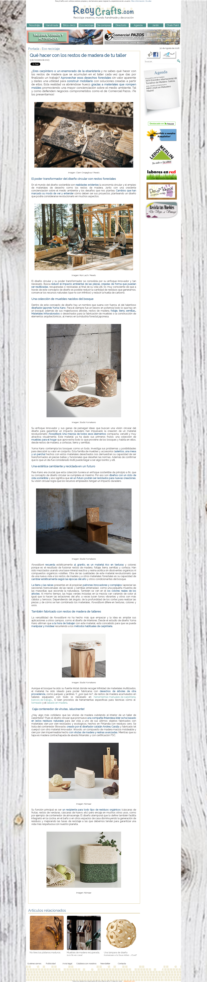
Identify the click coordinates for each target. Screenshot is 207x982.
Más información (138, 1)
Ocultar (148, 1)
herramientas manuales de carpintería (115, 697)
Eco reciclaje (51, 49)
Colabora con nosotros (86, 963)
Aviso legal (67, 963)
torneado (36, 702)
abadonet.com (129, 981)
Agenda (160, 72)
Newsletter (105, 963)
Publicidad (51, 963)
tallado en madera (57, 702)
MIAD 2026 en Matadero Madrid (158, 88)
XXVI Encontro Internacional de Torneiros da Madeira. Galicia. (161, 80)
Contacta (122, 963)
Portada (33, 49)
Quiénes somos (34, 963)
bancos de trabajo (41, 699)
